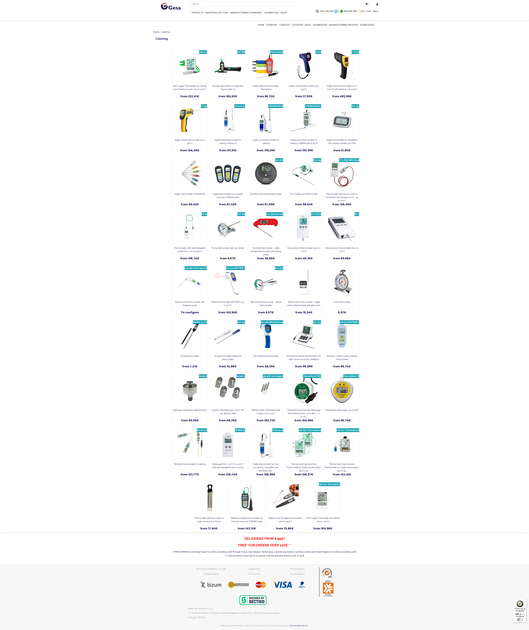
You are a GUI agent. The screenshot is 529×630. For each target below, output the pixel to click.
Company (271, 24)
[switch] (520, 619)
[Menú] (524, 600)
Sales (283, 12)
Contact (284, 24)
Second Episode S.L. (299, 625)
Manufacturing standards (246, 12)
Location (297, 24)
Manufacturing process (343, 24)
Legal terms (254, 568)
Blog (308, 24)
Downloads (367, 24)
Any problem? (297, 574)
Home (261, 24)
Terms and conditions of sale (211, 568)
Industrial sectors (217, 12)
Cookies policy (211, 574)
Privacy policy (297, 568)
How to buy (254, 574)
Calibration (271, 12)
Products (198, 12)
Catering (165, 32)
